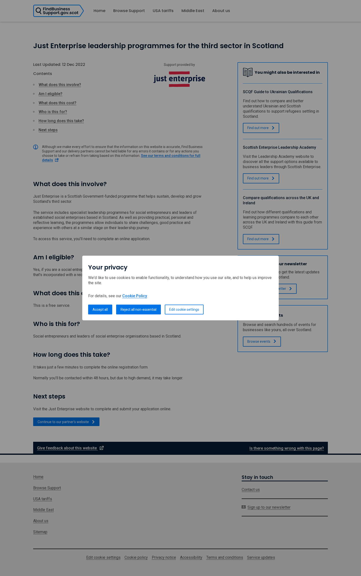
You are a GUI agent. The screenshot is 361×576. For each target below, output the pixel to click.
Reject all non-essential (138, 309)
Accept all (100, 309)
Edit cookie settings (184, 309)
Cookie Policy (134, 296)
